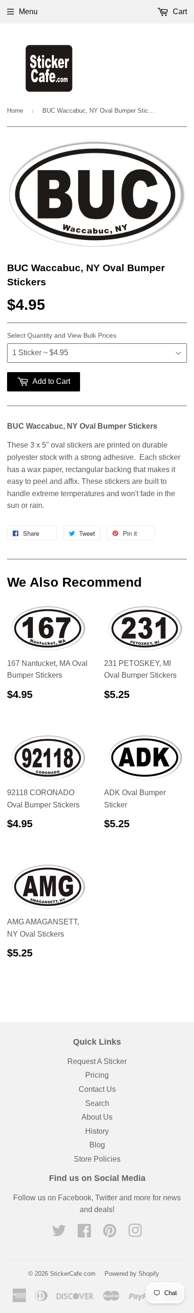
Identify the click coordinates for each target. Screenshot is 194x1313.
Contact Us (97, 1089)
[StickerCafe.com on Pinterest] (110, 1234)
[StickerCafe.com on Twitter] (59, 1234)
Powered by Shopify (132, 1273)
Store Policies (97, 1159)
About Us (97, 1117)
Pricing (97, 1075)
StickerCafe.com (73, 1273)
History (97, 1131)
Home (15, 110)
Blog (97, 1145)
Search (97, 1103)
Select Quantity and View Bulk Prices (61, 335)
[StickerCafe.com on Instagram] (135, 1234)
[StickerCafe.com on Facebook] (84, 1234)
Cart (179, 12)
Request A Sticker (97, 1061)
